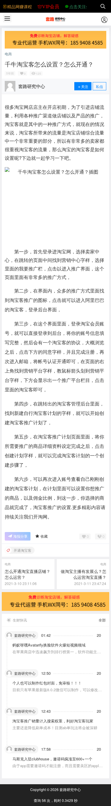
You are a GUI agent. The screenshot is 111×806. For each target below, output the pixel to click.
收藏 (44, 536)
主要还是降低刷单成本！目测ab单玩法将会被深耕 (54, 727)
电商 (8, 53)
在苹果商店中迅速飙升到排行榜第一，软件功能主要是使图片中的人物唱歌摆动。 (56, 654)
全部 (102, 620)
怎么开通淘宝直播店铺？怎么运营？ (27, 574)
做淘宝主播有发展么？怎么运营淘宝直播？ (83, 574)
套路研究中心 (70, 789)
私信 (99, 86)
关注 (84, 86)
